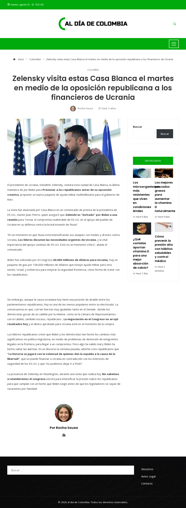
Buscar (137, 126)
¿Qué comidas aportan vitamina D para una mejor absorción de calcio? (141, 253)
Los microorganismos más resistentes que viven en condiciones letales (146, 196)
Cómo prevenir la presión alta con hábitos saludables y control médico (164, 248)
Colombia (93, 70)
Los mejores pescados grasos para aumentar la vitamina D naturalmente (165, 196)
